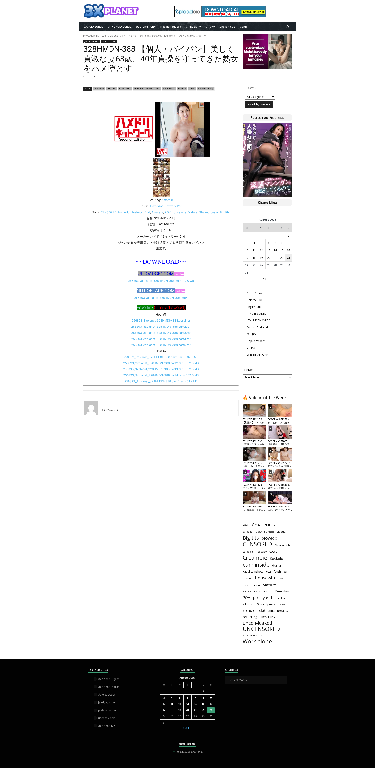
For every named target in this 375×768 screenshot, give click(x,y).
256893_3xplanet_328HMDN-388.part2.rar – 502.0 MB (161, 363)
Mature (182, 88)
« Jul (265, 278)
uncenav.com (106, 718)
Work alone (257, 641)
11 (254, 250)
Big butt (281, 531)
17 (246, 258)
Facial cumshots (253, 571)
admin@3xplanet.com (190, 751)
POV (192, 88)
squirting (250, 617)
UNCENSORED (261, 629)
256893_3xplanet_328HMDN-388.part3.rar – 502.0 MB (161, 369)
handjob (247, 578)
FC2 (268, 571)
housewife (168, 88)
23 (288, 258)
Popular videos (108, 41)
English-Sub (254, 307)
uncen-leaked (257, 623)
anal (276, 525)
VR (260, 635)
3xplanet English (108, 686)
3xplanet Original (109, 679)
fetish (277, 571)
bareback (248, 531)
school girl (248, 604)
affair (246, 525)
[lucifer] (91, 408)
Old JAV (251, 334)
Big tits (111, 88)
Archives (248, 370)
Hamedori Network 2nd (146, 88)
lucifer (107, 404)
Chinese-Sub (254, 300)
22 (281, 258)
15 (281, 250)
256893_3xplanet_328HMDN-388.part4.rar (161, 339)
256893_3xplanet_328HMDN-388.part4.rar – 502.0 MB (161, 375)
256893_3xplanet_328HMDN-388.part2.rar (161, 326)
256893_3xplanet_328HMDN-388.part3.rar (161, 333)
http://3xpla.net (110, 410)
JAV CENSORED (91, 35)
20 (268, 258)
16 (288, 250)
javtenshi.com (107, 710)
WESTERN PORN (257, 354)
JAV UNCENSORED (259, 320)
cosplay (262, 551)
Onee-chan (282, 591)
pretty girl (262, 597)
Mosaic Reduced (257, 327)
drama (276, 565)
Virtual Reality (250, 635)
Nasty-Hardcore (251, 591)
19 (261, 258)
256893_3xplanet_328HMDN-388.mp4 (161, 298)
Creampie (255, 558)
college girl (249, 551)
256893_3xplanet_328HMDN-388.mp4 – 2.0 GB (161, 281)
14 (275, 250)
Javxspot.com (107, 694)
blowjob (269, 538)
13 (268, 250)
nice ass (267, 591)
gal (285, 571)
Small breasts (278, 611)
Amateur (99, 88)
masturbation (251, 585)
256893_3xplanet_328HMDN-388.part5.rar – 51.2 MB (161, 381)
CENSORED (124, 88)
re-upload (280, 598)
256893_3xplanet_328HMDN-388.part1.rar (161, 320)
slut (262, 610)
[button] (287, 26)
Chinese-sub (282, 545)
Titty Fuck (267, 617)
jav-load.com (106, 702)
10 (246, 250)
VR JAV (251, 348)
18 (254, 258)
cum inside (256, 564)
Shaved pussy (205, 88)
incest (282, 578)
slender (249, 610)
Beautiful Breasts (265, 531)
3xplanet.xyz (106, 725)
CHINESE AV (254, 293)
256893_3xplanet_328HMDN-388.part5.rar (161, 345)
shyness (281, 604)
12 (261, 250)
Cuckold (276, 558)
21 (275, 258)
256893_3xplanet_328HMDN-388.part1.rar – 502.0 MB (160, 357)
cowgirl (275, 551)
